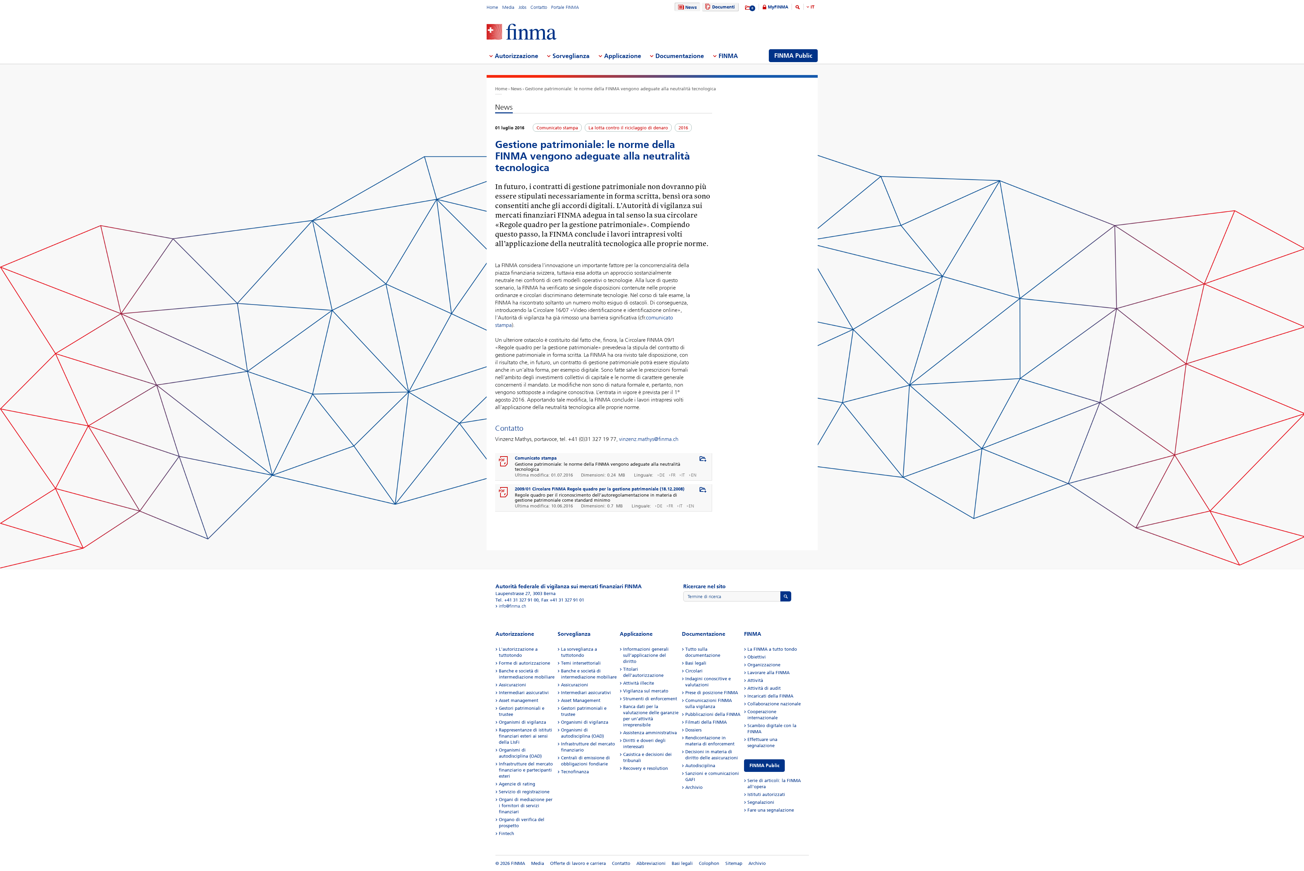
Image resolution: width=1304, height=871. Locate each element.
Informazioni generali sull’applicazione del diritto (646, 655)
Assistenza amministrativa (650, 732)
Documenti (723, 7)
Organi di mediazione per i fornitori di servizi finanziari (526, 805)
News (691, 7)
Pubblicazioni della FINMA (712, 714)
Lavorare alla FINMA (768, 672)
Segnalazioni (760, 802)
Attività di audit (764, 688)
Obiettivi (756, 657)
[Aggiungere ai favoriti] (703, 459)
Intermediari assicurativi (524, 692)
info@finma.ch (512, 606)
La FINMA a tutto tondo (772, 649)
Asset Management (580, 700)
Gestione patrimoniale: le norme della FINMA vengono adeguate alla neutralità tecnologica (620, 88)
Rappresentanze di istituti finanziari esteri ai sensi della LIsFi (525, 736)
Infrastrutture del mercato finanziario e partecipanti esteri (526, 770)
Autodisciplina (700, 765)
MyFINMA (778, 7)
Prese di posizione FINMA (711, 692)
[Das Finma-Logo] (522, 32)
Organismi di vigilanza (522, 722)
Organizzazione (763, 664)
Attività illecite (638, 683)
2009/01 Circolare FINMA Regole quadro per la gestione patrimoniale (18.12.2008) (599, 489)
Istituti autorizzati (766, 794)
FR (673, 475)
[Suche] (797, 8)
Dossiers (693, 730)
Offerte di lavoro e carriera (578, 863)
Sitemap (733, 863)
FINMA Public (764, 765)
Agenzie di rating (517, 783)
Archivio (694, 787)
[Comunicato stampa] (504, 461)
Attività (755, 680)
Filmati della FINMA (706, 722)
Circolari (694, 670)
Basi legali (695, 663)
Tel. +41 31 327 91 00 (517, 600)
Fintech (506, 833)
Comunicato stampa (536, 458)
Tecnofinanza (575, 771)
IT (812, 7)
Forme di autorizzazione (524, 663)
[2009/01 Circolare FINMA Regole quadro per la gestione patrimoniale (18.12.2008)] (504, 492)
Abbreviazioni (651, 863)
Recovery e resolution (645, 768)
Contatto (538, 7)
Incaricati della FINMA (770, 696)
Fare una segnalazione (770, 810)
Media (508, 7)
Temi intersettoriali (581, 663)
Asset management (518, 700)
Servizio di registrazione (524, 791)
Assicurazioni (512, 684)
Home (492, 7)
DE (662, 475)
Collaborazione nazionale (774, 703)
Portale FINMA (565, 7)
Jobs (522, 7)
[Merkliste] (748, 8)
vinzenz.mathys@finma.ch (648, 439)
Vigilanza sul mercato (645, 690)
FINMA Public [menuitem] (793, 55)
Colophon (709, 863)
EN (693, 475)
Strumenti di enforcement (650, 698)
